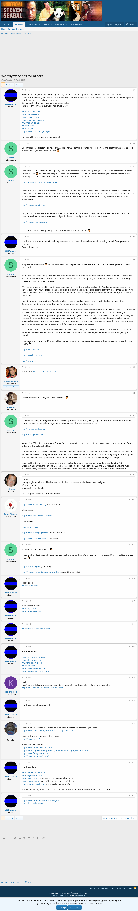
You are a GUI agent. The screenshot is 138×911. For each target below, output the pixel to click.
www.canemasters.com (32, 611)
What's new (32, 24)
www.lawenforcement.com (34, 668)
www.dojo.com (29, 608)
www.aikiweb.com (30, 117)
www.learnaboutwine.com (34, 772)
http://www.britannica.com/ (35, 221)
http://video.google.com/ (33, 428)
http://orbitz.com (30, 360)
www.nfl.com (28, 125)
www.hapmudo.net (30, 122)
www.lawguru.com (30, 527)
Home (6, 24)
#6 (134, 367)
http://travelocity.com (32, 355)
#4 (134, 237)
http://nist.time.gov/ (31, 566)
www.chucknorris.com (32, 662)
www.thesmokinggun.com (34, 657)
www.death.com (29, 778)
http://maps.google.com (44, 371)
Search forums (18, 29)
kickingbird (11, 691)
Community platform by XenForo (69, 893)
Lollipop (11, 489)
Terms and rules (107, 888)
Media (46, 24)
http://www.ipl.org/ (31, 739)
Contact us (94, 888)
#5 (134, 259)
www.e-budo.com (30, 585)
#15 (133, 647)
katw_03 (11, 407)
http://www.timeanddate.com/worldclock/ (41, 572)
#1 (134, 90)
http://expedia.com (30, 349)
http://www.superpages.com (35, 532)
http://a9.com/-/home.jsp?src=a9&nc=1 (40, 182)
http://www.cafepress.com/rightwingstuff (41, 800)
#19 (133, 762)
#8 (134, 416)
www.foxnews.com (30, 114)
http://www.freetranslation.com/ (37, 747)
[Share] (130, 90)
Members (59, 24)
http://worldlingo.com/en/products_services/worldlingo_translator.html (55, 750)
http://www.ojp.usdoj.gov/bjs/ (36, 131)
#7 (134, 393)
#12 (133, 578)
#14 (133, 624)
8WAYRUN (81, 895)
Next (18, 84)
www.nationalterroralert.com (35, 671)
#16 (133, 677)
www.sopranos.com (31, 781)
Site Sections (76, 24)
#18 (133, 723)
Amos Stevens (11, 514)
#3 (134, 166)
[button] (11, 24)
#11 (133, 544)
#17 (133, 700)
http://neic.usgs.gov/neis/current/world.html (42, 687)
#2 (134, 143)
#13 (133, 601)
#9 (134, 475)
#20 (133, 796)
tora (11, 737)
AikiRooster (7, 80)
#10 (133, 500)
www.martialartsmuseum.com (36, 628)
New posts (5, 29)
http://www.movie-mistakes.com (37, 515)
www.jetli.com (28, 665)
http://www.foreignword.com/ (36, 753)
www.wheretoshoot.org (33, 783)
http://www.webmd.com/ (33, 204)
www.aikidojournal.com (33, 120)
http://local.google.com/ (33, 434)
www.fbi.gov (27, 128)
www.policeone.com (31, 111)
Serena (10, 157)
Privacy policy (120, 888)
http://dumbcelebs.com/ (33, 803)
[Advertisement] (69, 55)
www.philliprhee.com (32, 660)
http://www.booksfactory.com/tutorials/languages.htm (47, 730)
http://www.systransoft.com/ (35, 756)
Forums (19, 24)
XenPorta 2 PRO (58, 895)
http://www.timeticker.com (34, 538)
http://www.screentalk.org (34, 504)
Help (130, 888)
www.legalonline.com (32, 775)
